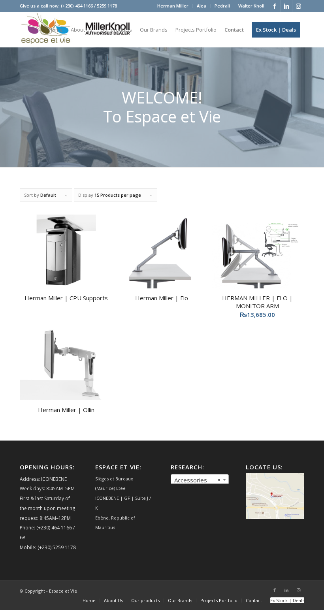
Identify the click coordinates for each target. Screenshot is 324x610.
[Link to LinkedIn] (286, 6)
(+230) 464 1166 (77, 6)
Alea (201, 6)
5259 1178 (107, 6)
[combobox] (200, 479)
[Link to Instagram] (298, 6)
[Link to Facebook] (274, 6)
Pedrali (222, 6)
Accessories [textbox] (197, 480)
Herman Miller (172, 6)
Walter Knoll (251, 6)
